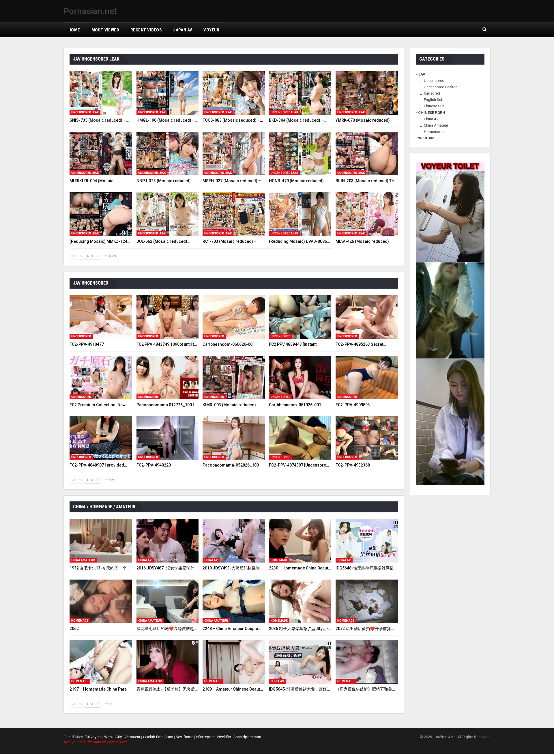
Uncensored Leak (85, 112)
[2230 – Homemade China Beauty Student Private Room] (300, 541)
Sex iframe (184, 737)
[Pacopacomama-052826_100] (234, 438)
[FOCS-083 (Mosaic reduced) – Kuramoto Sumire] (234, 93)
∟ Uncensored (431, 80)
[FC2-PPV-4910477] (101, 317)
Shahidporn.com (247, 737)
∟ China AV (429, 119)
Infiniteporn (205, 737)
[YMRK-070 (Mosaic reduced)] (367, 93)
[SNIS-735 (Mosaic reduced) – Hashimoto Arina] (101, 93)
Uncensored (81, 336)
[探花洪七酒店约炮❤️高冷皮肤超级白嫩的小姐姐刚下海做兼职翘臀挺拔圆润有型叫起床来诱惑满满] (167, 601)
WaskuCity (113, 737)
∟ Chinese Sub (432, 106)
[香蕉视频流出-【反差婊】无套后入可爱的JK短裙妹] (167, 662)
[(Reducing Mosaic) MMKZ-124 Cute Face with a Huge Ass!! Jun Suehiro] (101, 214)
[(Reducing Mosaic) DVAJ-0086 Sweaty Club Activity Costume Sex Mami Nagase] (300, 214)
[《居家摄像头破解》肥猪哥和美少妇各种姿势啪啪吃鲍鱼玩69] (367, 662)
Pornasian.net (90, 11)
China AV (145, 560)
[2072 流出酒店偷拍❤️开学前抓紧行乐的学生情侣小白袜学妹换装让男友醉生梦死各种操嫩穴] (367, 601)
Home (74, 30)
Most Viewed (105, 30)
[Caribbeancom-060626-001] (234, 317)
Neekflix (224, 737)
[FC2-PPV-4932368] (367, 438)
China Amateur (83, 560)
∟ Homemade (431, 131)
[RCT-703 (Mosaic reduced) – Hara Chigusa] (234, 214)
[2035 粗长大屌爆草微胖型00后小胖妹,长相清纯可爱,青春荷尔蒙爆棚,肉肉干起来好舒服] (300, 601)
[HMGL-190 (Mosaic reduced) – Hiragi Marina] (167, 93)
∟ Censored (429, 93)
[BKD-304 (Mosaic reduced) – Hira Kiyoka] (300, 93)
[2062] (101, 601)
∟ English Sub (431, 99)
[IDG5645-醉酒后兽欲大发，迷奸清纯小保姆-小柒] (300, 662)
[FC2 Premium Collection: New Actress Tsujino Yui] (101, 377)
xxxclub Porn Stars (158, 737)
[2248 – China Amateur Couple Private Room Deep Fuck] (234, 601)
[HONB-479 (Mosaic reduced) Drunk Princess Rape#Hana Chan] (300, 153)
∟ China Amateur (433, 125)
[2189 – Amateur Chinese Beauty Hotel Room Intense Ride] (234, 662)
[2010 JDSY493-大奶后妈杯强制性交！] (234, 541)
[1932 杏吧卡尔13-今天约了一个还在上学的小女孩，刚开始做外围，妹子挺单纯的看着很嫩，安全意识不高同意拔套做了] (101, 541)
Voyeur (211, 30)
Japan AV (182, 30)
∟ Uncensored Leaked (438, 87)
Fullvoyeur (93, 737)
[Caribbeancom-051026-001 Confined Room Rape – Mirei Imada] (300, 377)
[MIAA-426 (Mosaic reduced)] (367, 214)
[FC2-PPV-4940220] (167, 438)
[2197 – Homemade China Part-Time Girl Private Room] (101, 662)
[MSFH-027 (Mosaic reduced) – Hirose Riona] (234, 153)
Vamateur (132, 737)
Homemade (279, 560)
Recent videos (146, 30)
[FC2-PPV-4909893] (367, 377)
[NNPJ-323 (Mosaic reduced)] (167, 153)
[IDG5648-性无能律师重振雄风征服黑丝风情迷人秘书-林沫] (367, 541)
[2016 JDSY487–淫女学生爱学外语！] (167, 541)
